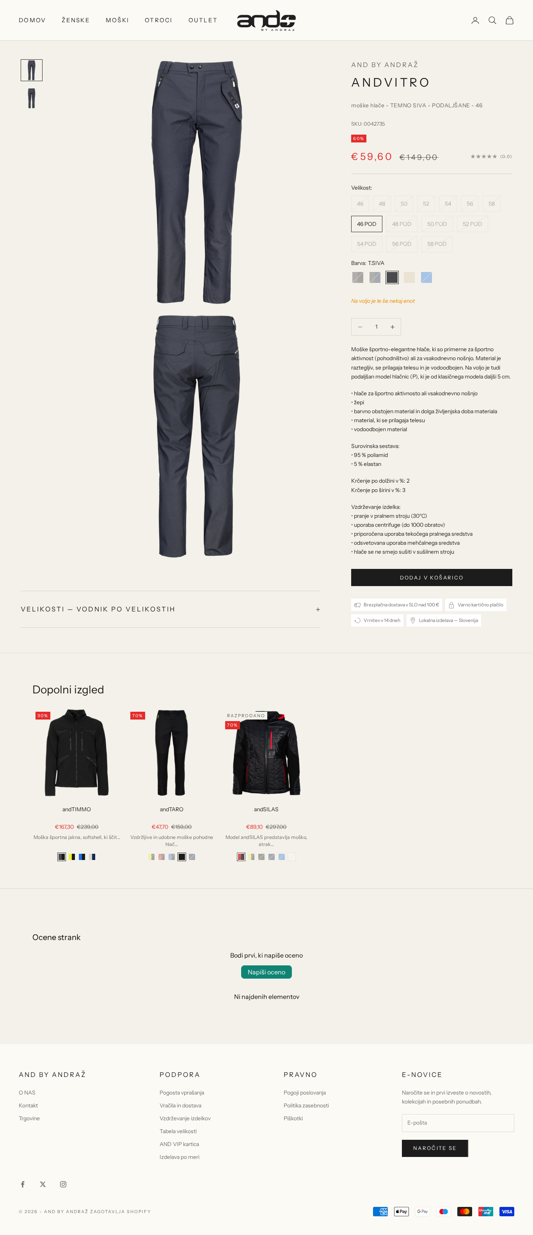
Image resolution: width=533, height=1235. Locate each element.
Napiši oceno (266, 972)
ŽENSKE (76, 20)
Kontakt (28, 1105)
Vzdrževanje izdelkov (185, 1118)
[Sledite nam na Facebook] (23, 1184)
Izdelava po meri (179, 1156)
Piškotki (293, 1118)
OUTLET (203, 20)
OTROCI (159, 20)
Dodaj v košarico (432, 577)
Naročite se (435, 1148)
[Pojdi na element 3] (32, 70)
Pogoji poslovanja (305, 1092)
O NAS (27, 1092)
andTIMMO (76, 809)
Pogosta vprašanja (182, 1092)
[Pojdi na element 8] (32, 98)
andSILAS (266, 809)
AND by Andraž (385, 65)
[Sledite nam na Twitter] (43, 1184)
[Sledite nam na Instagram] (63, 1184)
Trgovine (29, 1118)
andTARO (171, 809)
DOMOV (32, 20)
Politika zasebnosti (306, 1105)
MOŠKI (117, 20)
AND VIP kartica (179, 1144)
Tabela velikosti (178, 1131)
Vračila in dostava (180, 1105)
